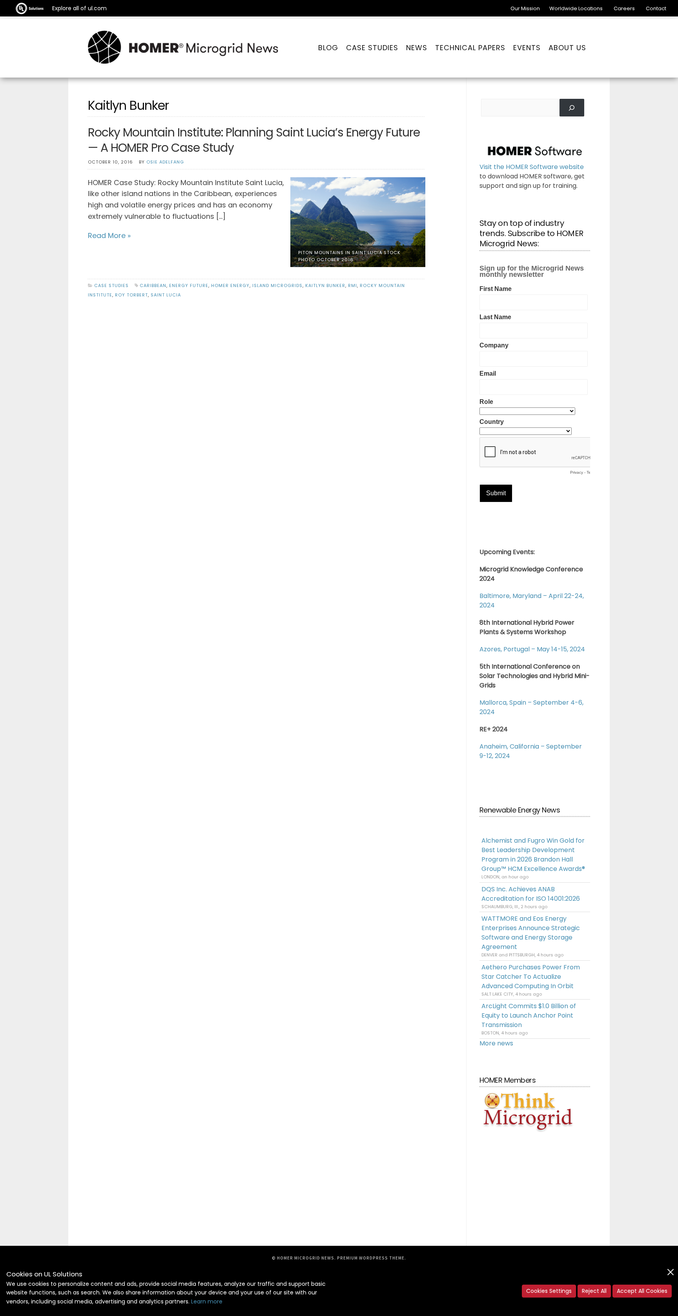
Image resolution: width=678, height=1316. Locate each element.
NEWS (416, 48)
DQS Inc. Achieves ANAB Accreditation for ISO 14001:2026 (530, 894)
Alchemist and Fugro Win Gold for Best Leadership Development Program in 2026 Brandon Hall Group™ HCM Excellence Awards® (533, 854)
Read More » (109, 235)
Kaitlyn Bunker (325, 285)
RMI (352, 285)
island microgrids (277, 285)
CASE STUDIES (372, 48)
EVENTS (527, 48)
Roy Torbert (131, 295)
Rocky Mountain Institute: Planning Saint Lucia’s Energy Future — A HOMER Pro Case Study (254, 140)
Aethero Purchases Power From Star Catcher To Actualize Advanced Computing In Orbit (530, 977)
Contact (656, 8)
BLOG (328, 48)
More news (496, 1043)
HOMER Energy (230, 285)
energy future (188, 285)
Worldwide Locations (576, 8)
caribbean (153, 285)
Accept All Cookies (642, 1291)
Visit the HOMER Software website (531, 166)
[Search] (572, 107)
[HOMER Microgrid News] (183, 47)
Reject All (594, 1291)
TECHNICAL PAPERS (470, 48)
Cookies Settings (549, 1291)
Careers (624, 8)
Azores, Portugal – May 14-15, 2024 (532, 649)
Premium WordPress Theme (371, 1258)
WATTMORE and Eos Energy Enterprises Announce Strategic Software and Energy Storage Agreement (530, 932)
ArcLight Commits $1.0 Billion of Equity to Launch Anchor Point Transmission (528, 1015)
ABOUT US (567, 48)
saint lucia (166, 295)
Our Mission (525, 8)
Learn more (206, 1301)
